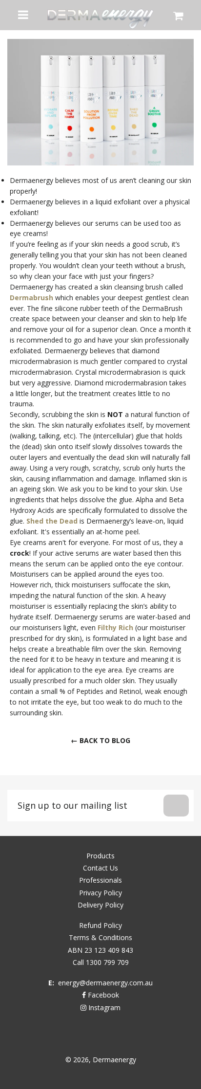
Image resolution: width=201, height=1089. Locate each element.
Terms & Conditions (100, 937)
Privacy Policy (100, 892)
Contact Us (100, 867)
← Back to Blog (100, 740)
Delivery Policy (100, 904)
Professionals (100, 880)
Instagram (103, 1007)
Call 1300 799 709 (101, 962)
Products (100, 855)
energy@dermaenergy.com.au (105, 982)
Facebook (102, 994)
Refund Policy (100, 925)
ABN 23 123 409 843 (100, 950)
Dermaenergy (114, 1059)
